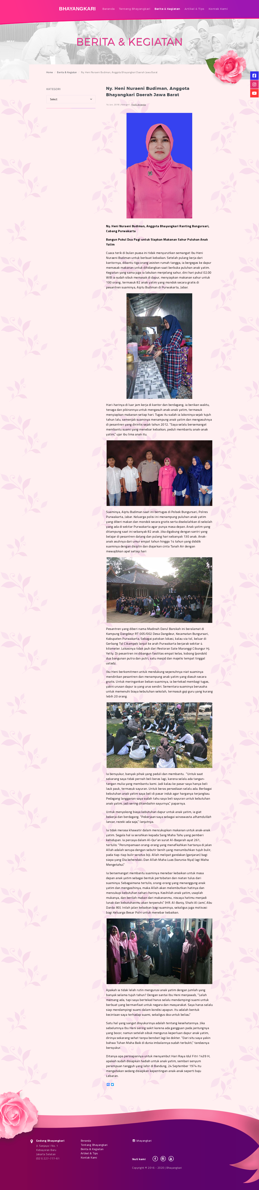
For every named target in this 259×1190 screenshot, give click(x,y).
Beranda (108, 9)
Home (49, 72)
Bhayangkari (77, 8)
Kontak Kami (218, 9)
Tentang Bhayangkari (134, 9)
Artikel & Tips (194, 9)
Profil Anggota (138, 104)
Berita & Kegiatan (167, 9)
